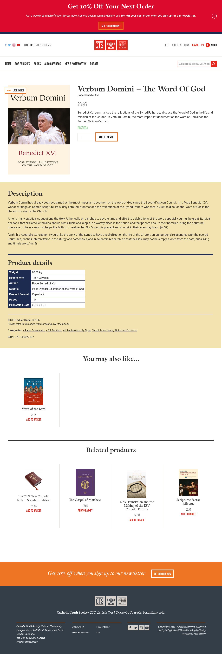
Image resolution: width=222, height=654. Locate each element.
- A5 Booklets (54, 330)
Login (186, 45)
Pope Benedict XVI (88, 95)
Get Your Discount (111, 26)
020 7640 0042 (37, 45)
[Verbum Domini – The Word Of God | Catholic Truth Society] (111, 45)
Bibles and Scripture (125, 330)
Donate (94, 64)
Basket (204, 45)
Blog (167, 45)
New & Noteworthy (75, 64)
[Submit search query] (214, 64)
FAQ (98, 632)
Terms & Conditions (80, 632)
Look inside (18, 90)
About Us (176, 45)
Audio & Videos (52, 64)
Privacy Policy (103, 627)
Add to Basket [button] (33, 419)
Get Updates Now (162, 574)
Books (37, 64)
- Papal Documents (34, 330)
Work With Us (78, 627)
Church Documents (102, 330)
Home (8, 64)
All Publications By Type (77, 330)
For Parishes (22, 64)
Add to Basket (107, 137)
